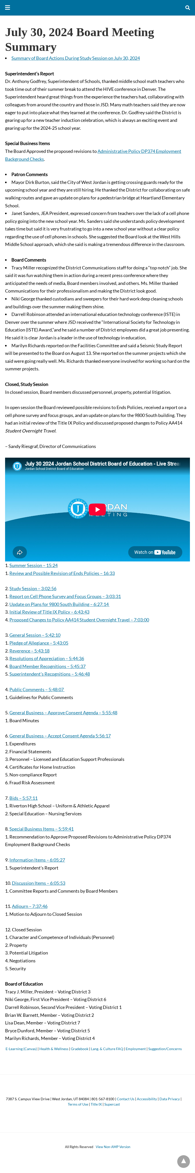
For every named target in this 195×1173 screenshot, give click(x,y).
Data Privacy (169, 1099)
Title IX (96, 1104)
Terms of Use (78, 1104)
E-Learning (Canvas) (21, 1049)
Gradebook (79, 1049)
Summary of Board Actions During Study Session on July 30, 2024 (75, 58)
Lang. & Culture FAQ (107, 1049)
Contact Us (125, 1099)
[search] (187, 7)
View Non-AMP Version (113, 1147)
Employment (136, 1049)
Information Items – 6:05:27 (37, 860)
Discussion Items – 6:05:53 (38, 883)
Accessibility (147, 1099)
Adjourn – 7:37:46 (29, 906)
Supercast (112, 1104)
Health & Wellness (53, 1049)
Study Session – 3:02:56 (32, 588)
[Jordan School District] (98, 7)
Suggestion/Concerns (165, 1049)
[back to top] (183, 1161)
